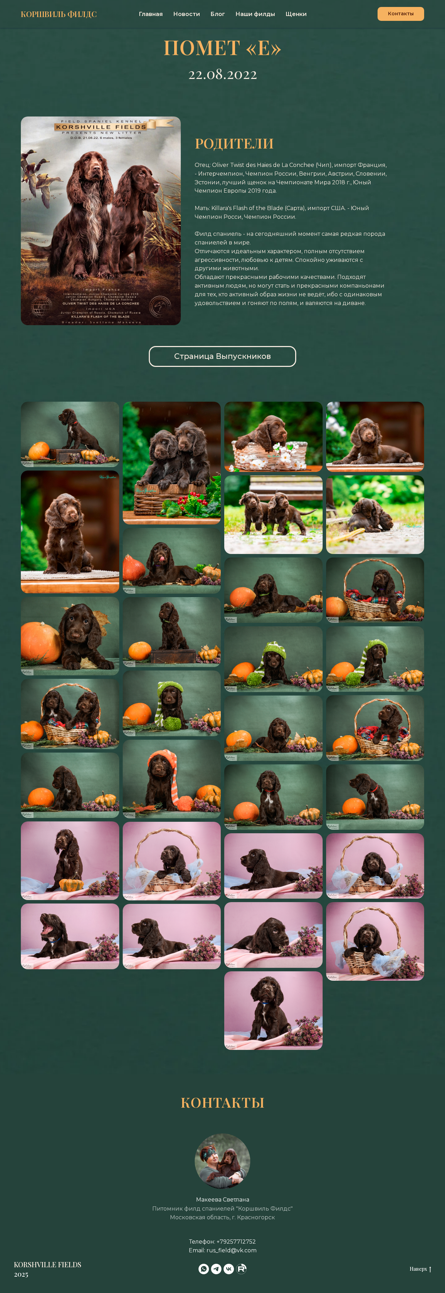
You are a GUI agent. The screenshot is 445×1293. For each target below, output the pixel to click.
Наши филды (255, 14)
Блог (217, 14)
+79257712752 (236, 1241)
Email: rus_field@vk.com (223, 1250)
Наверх (418, 1269)
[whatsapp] (204, 1269)
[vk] (229, 1269)
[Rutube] (241, 1269)
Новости (186, 14)
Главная (151, 14)
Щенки (296, 14)
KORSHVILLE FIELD (46, 1264)
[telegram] (216, 1269)
